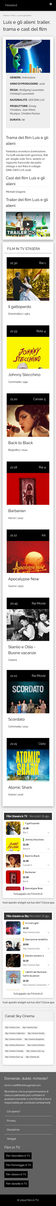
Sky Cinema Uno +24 (35, 1051)
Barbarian (17, 510)
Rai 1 (42, 263)
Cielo (42, 744)
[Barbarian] (28, 489)
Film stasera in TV (16, 1174)
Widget (11, 1138)
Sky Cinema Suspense (34, 1039)
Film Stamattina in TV (18, 1155)
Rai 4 (42, 467)
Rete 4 (41, 331)
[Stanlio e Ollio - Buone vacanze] (28, 625)
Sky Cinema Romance (14, 1045)
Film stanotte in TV (16, 1183)
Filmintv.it (11, 5)
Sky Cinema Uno (12, 1027)
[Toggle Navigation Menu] (50, 4)
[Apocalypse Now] (28, 557)
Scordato (16, 719)
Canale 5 (39, 399)
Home (6, 15)
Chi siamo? (13, 1111)
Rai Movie (39, 603)
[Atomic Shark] (28, 765)
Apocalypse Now (23, 579)
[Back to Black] (28, 421)
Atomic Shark (20, 787)
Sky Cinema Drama (36, 1045)
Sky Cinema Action (13, 1039)
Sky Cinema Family (36, 1033)
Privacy (11, 1120)
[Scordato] (28, 697)
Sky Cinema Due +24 (14, 1057)
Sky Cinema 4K (32, 1057)
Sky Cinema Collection (15, 1033)
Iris (44, 535)
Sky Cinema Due (30, 1027)
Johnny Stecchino (24, 374)
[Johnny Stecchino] (28, 353)
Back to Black (20, 442)
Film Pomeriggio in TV (18, 1165)
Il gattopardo (19, 306)
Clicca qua (48, 902)
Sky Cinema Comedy (14, 1051)
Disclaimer (13, 1129)
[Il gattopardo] (28, 285)
